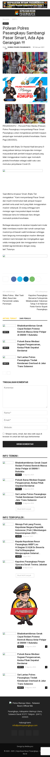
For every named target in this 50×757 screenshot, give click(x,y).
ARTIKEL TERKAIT (10, 318)
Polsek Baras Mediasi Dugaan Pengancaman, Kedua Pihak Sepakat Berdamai (30, 483)
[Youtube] (36, 733)
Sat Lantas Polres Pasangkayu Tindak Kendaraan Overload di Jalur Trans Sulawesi (30, 497)
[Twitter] (28, 733)
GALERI (18, 536)
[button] (46, 13)
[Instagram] (21, 733)
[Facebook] (14, 733)
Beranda (6, 19)
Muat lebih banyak (24, 509)
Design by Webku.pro (25, 746)
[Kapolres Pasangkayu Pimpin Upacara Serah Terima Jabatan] (8, 565)
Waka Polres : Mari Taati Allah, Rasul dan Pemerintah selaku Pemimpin (13, 299)
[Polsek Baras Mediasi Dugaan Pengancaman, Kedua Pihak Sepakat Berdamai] (9, 344)
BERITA (14, 19)
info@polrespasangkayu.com (25, 725)
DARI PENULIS (25, 318)
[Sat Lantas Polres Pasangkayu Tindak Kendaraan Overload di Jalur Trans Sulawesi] (9, 360)
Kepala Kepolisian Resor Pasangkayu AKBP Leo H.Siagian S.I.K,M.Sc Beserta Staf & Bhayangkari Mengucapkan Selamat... (29, 547)
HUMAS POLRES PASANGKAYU (19, 47)
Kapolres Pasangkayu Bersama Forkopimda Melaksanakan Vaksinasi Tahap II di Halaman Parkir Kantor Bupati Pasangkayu (36, 302)
